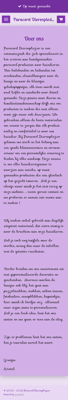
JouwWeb (19, 394)
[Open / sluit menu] (6, 19)
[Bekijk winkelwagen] (61, 19)
